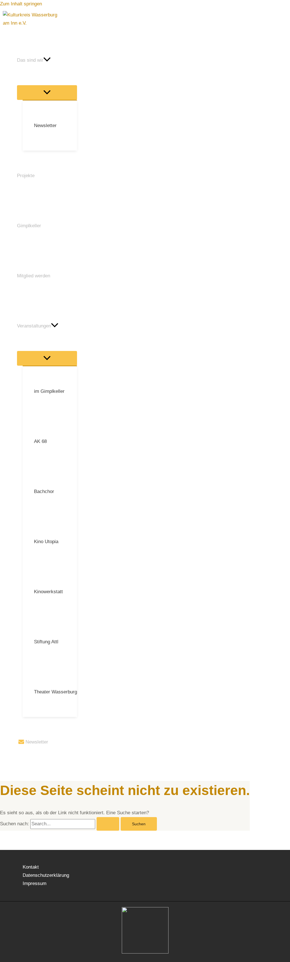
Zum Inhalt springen (21, 4)
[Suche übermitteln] (108, 824)
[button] (47, 60)
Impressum (34, 883)
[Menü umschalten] (47, 92)
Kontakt (31, 867)
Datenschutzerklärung (46, 875)
